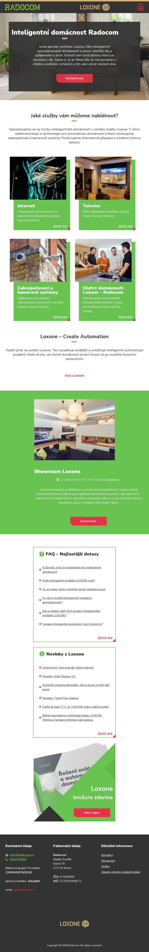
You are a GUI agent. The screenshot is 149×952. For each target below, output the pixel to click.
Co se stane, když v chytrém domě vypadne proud (73, 589)
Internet (26, 206)
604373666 (18, 859)
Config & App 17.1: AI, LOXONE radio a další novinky (75, 707)
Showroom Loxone (57, 471)
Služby (105, 866)
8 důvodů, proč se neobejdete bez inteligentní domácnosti (71, 570)
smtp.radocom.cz (24, 890)
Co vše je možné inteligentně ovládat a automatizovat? (67, 600)
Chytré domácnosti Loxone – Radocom (103, 290)
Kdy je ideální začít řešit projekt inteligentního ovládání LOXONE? (71, 613)
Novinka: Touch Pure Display (60, 698)
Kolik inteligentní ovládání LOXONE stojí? (68, 581)
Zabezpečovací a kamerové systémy (37, 290)
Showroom (108, 861)
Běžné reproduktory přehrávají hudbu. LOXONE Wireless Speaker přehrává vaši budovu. (72, 718)
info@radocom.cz (22, 855)
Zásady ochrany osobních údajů (120, 872)
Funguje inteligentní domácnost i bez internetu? (72, 624)
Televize (91, 206)
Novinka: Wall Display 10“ (59, 676)
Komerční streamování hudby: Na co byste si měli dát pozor (75, 687)
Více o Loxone (74, 375)
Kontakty (107, 855)
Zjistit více (60, 226)
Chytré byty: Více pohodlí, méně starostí (67, 668)
